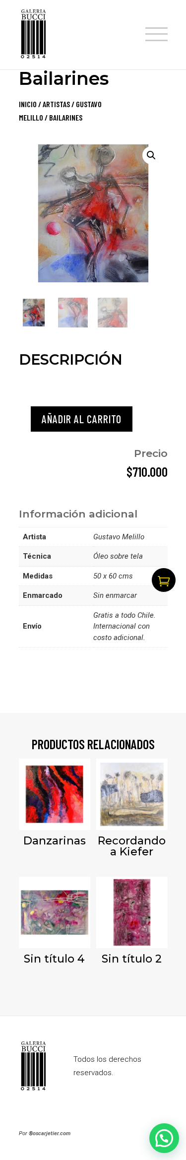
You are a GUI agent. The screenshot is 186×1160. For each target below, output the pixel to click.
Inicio (28, 104)
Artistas (56, 104)
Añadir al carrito (82, 418)
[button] (151, 155)
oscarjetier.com (51, 1133)
